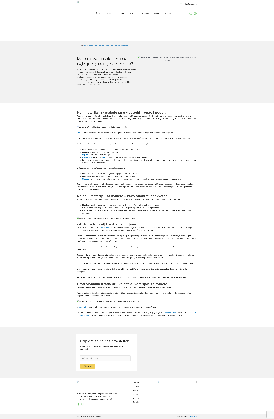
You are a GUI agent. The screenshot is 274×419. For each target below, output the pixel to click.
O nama (108, 13)
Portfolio (133, 13)
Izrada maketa (120, 13)
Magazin (157, 13)
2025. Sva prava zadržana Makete (89, 416)
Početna (97, 13)
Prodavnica (145, 13)
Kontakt (168, 13)
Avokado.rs (193, 416)
